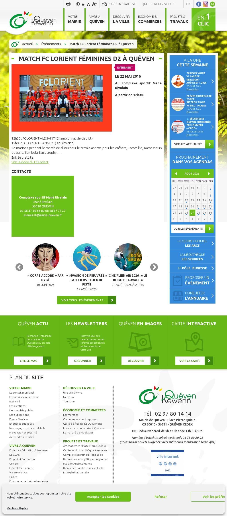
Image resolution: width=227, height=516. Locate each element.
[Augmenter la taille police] (94, 4)
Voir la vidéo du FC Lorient (30, 162)
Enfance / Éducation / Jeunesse (28, 450)
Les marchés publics (21, 410)
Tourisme (69, 401)
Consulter (196, 296)
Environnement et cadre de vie (28, 481)
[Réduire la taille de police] (83, 4)
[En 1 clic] (203, 19)
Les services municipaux (23, 397)
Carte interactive (122, 4)
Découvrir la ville (79, 388)
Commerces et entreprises (79, 419)
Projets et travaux (80, 441)
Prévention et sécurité (23, 432)
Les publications (19, 414)
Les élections (17, 405)
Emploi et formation (22, 459)
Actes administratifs (21, 436)
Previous (19, 267)
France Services (18, 419)
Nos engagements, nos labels (27, 428)
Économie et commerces (84, 410)
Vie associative (18, 472)
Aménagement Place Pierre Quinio (84, 445)
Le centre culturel (192, 243)
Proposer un (197, 280)
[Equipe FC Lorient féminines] (62, 97)
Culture (14, 463)
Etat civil (14, 401)
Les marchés (70, 414)
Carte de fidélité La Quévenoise (82, 423)
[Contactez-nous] (212, 4)
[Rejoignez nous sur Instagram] (205, 4)
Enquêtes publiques (21, 423)
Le (192, 268)
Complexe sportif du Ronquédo (83, 454)
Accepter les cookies (103, 496)
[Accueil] (33, 19)
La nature (69, 397)
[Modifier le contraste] (78, 4)
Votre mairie (20, 388)
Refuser (161, 496)
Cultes (13, 476)
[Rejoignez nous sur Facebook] (198, 4)
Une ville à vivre (72, 392)
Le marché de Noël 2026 (78, 432)
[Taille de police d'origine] (88, 4)
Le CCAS (14, 454)
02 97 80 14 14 (173, 414)
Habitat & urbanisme (21, 468)
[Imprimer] (68, 4)
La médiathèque (192, 257)
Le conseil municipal (21, 392)
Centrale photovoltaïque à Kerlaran (85, 450)
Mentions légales (17, 508)
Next (154, 267)
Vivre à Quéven (22, 445)
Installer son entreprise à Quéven (83, 428)
